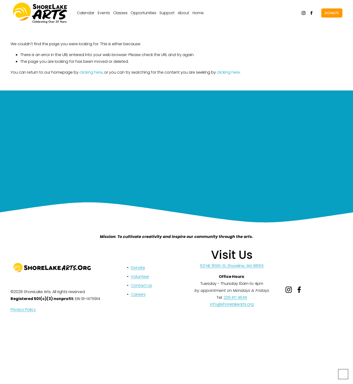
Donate (138, 267)
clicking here (91, 72)
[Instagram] (303, 13)
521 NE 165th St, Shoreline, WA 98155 (232, 266)
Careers (138, 294)
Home (198, 13)
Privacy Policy (23, 309)
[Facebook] (311, 13)
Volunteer (140, 276)
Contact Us (141, 285)
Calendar (85, 13)
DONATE (332, 13)
